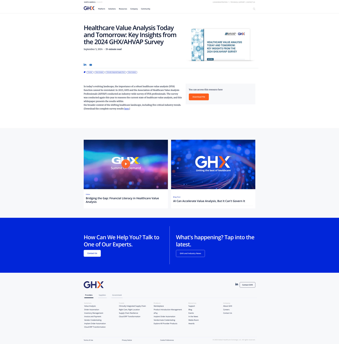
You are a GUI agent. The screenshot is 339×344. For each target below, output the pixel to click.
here (126, 108)
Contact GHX (247, 285)
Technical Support (238, 2)
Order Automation (91, 309)
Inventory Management (93, 313)
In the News (193, 316)
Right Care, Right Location (129, 309)
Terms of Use (88, 340)
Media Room (193, 320)
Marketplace (159, 306)
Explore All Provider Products (165, 323)
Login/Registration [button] (220, 2)
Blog (190, 309)
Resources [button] (123, 9)
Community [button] (145, 9)
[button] (102, 8)
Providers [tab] (89, 295)
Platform (101, 9)
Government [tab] (117, 295)
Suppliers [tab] (102, 295)
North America (89, 2)
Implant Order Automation (95, 323)
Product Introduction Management (168, 309)
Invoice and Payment (92, 316)
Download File (199, 97)
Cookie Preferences (167, 340)
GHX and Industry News (190, 253)
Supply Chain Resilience (128, 313)
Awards (191, 323)
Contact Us (250, 2)
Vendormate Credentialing (164, 320)
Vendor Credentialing (92, 320)
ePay (156, 313)
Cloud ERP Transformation (95, 327)
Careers (226, 309)
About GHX (227, 306)
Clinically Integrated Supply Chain (132, 306)
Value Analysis (90, 306)
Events (191, 313)
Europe (99, 2)
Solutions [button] (112, 9)
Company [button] (134, 9)
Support (191, 306)
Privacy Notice (127, 340)
